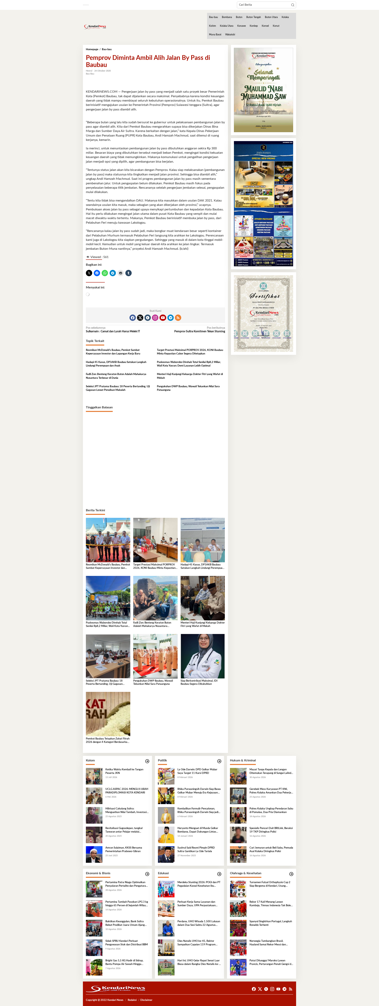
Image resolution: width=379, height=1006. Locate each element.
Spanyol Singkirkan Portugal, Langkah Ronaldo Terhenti (271, 923)
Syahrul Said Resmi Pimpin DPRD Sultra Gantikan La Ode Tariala (196, 850)
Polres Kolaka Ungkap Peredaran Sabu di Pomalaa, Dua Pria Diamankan (271, 810)
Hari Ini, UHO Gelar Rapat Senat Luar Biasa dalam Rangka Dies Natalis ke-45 (198, 962)
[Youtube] (162, 318)
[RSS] (178, 318)
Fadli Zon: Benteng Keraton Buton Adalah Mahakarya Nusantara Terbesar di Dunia (116, 376)
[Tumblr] (147, 318)
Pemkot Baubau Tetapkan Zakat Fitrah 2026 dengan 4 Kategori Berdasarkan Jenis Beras (107, 741)
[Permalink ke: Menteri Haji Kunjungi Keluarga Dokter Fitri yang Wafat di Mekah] (203, 598)
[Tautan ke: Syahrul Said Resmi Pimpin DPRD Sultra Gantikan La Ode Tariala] (166, 854)
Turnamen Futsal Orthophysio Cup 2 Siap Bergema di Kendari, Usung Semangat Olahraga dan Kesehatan (270, 884)
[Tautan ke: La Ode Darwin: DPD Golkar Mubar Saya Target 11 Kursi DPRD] (166, 776)
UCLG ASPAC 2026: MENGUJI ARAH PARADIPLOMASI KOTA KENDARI (126, 791)
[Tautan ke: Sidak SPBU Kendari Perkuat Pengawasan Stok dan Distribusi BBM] (94, 947)
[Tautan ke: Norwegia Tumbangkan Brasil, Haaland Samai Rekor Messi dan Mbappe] (238, 947)
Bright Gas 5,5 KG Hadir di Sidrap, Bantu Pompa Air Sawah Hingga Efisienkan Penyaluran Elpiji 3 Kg (124, 962)
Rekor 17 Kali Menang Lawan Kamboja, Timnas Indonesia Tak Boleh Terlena (271, 904)
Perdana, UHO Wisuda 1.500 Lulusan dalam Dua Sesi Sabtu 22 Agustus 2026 (198, 923)
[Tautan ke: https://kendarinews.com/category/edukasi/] (219, 874)
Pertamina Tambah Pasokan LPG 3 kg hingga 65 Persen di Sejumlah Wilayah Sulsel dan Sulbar (127, 904)
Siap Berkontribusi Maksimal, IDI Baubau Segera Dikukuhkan (199, 683)
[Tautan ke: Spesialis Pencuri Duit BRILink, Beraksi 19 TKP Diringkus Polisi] (238, 835)
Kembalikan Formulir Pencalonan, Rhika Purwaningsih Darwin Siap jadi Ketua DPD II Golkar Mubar (197, 810)
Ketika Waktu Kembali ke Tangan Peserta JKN (124, 771)
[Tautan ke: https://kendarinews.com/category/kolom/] (147, 761)
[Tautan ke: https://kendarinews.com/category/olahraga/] (291, 874)
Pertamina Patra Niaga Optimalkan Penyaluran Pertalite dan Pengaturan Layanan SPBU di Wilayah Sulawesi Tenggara (126, 884)
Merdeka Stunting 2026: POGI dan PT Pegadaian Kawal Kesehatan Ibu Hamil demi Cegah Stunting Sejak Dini (198, 884)
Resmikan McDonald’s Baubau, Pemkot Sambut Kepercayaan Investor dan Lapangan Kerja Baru (113, 352)
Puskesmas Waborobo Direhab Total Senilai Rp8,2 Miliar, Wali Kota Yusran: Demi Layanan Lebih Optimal (189, 364)
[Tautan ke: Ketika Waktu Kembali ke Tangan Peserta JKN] (94, 776)
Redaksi (132, 1000)
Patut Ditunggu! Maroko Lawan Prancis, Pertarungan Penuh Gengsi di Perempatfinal (271, 962)
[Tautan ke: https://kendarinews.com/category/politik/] (219, 761)
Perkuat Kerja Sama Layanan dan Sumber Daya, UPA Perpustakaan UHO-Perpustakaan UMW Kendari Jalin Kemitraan (197, 904)
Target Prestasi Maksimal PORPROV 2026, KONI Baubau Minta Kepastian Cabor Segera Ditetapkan (190, 352)
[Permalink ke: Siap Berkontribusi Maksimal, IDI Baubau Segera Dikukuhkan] (203, 656)
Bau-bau (90, 74)
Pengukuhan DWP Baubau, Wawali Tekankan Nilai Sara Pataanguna (188, 388)
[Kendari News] (94, 26)
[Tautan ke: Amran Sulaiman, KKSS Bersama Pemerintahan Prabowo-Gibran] (94, 854)
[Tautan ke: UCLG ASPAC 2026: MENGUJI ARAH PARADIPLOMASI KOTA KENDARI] (94, 795)
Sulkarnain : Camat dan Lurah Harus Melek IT (113, 330)
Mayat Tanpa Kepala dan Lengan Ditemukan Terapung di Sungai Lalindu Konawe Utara (271, 771)
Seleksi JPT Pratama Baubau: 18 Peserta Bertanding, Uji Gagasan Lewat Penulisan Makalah (118, 388)
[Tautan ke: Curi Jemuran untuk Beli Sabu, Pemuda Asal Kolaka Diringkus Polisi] (238, 854)
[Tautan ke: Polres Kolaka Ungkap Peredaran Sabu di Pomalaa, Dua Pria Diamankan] (238, 815)
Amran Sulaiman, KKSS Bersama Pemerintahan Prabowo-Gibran (123, 850)
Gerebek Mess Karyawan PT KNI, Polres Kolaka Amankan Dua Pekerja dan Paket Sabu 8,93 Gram (270, 791)
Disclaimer (146, 1000)
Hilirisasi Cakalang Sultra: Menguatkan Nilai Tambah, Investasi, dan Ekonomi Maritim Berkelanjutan (126, 810)
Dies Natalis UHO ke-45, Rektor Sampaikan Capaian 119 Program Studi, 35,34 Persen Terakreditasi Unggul (196, 943)
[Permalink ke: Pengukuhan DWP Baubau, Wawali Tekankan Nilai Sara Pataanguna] (155, 656)
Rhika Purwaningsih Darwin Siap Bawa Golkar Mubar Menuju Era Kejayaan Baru (199, 791)
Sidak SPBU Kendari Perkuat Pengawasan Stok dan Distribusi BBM (126, 943)
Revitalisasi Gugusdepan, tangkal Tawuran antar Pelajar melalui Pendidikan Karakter (124, 830)
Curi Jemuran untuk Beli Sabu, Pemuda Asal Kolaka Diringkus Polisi (271, 850)
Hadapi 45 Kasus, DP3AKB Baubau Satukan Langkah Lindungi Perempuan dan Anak (116, 364)
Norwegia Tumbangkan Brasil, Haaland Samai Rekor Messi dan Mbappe (268, 943)
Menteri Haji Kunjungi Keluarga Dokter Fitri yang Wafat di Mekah (190, 376)
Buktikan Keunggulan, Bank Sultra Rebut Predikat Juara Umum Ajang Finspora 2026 (125, 923)
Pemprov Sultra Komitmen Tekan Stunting (199, 330)
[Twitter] (140, 318)
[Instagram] (155, 318)
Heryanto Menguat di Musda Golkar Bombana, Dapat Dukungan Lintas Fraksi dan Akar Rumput (197, 830)
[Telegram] (170, 318)
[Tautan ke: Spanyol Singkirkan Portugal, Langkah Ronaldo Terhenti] (238, 928)
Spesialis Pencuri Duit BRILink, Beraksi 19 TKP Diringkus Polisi (271, 830)
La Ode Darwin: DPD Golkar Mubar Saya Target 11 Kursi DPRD (197, 771)
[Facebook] (132, 318)
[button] (292, 5)
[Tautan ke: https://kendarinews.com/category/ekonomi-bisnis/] (147, 874)
